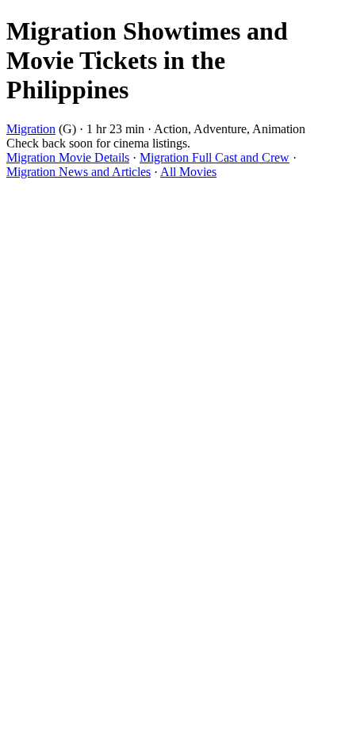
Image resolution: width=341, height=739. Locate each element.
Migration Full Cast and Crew (214, 157)
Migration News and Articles (78, 171)
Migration (31, 129)
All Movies (188, 171)
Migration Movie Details (67, 157)
